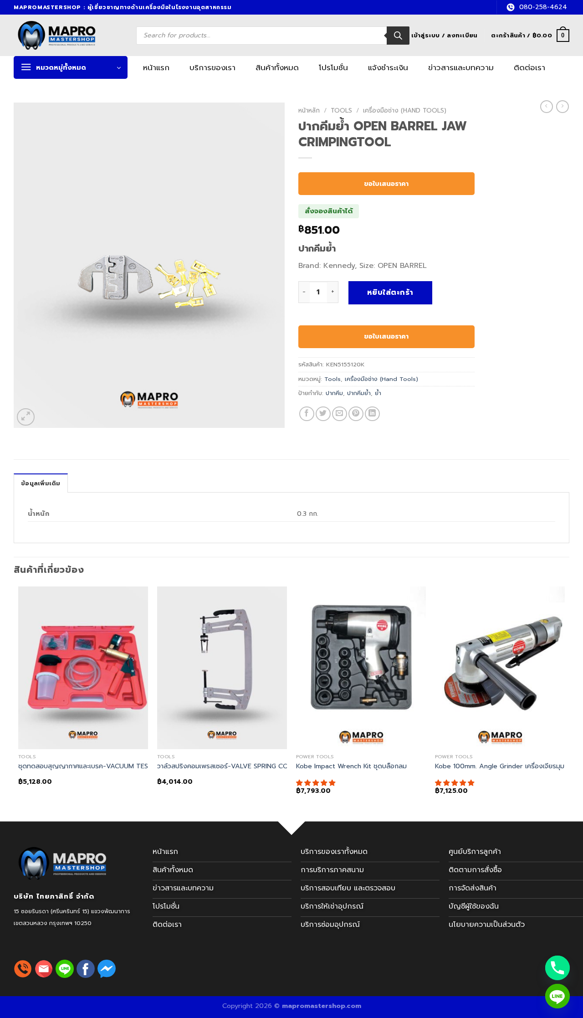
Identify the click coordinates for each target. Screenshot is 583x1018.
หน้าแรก (156, 67)
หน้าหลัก (309, 110)
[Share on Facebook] (306, 414)
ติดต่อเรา (529, 67)
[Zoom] (26, 417)
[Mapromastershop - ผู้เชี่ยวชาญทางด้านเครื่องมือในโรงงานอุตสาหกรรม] (67, 35)
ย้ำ (378, 393)
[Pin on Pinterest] (355, 414)
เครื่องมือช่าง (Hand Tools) (404, 110)
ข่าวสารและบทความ (461, 67)
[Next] (564, 698)
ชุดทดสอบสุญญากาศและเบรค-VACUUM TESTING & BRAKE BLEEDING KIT (128, 766)
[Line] (557, 996)
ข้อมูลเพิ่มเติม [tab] (41, 483)
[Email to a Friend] (339, 414)
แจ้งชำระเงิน (388, 67)
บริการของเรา (212, 67)
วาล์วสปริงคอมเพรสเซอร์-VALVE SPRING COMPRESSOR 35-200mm (258, 766)
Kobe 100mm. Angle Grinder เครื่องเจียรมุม (499, 766)
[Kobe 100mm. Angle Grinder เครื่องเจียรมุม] (500, 667)
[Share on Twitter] (323, 414)
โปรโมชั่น (333, 67)
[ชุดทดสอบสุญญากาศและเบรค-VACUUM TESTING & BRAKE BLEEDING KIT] (83, 667)
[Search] (398, 35)
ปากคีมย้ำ (359, 393)
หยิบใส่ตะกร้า (390, 292)
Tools (341, 110)
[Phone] (557, 968)
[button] (317, 783)
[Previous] (19, 698)
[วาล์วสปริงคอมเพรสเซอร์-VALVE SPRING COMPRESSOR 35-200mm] (222, 667)
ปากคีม (334, 393)
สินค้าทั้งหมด (277, 67)
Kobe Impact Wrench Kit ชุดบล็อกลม (351, 766)
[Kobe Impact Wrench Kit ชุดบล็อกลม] (361, 667)
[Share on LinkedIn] (372, 414)
